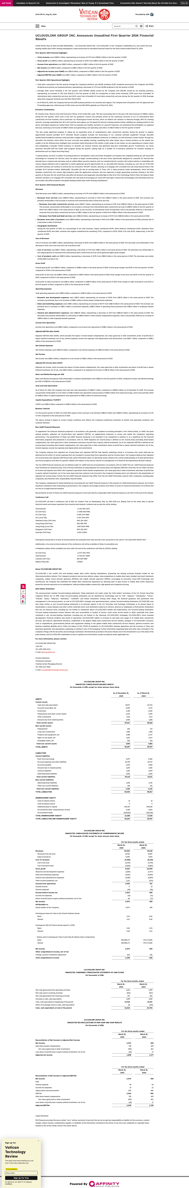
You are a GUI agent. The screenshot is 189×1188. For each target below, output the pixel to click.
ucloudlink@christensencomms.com (54, 670)
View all (184, 3)
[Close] (38, 1141)
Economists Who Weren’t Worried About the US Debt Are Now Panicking (153, 3)
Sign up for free (21, 1178)
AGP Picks (6, 3)
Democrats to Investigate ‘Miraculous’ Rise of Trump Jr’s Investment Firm (80, 3)
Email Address (11, 1169)
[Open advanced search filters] (141, 26)
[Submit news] (23, 586)
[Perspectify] (23, 591)
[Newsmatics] (23, 601)
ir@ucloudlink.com (48, 652)
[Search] (136, 26)
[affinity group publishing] (23, 596)
